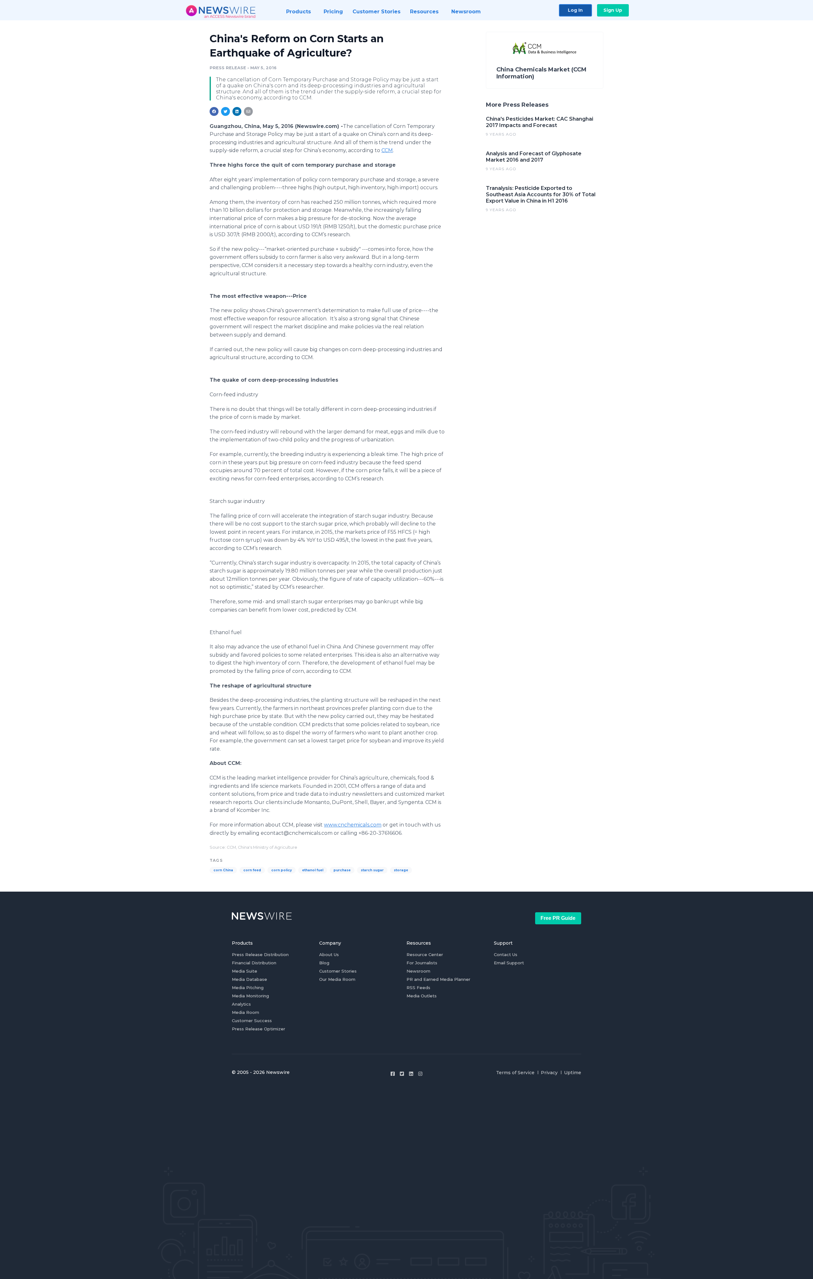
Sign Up (612, 10)
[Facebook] (393, 1073)
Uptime (572, 1072)
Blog (324, 962)
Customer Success (252, 1020)
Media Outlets (421, 995)
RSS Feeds (418, 987)
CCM (387, 150)
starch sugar (372, 870)
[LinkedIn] (411, 1073)
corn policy (281, 870)
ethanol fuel (312, 870)
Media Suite (244, 971)
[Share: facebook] (214, 111)
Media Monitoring (250, 995)
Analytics (241, 1004)
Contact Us (505, 954)
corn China (223, 870)
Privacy (549, 1072)
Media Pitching (248, 987)
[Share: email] (248, 111)
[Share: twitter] (225, 111)
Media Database (249, 979)
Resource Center (424, 954)
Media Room (245, 1012)
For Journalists (421, 962)
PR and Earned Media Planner (438, 979)
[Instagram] (420, 1073)
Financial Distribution (254, 962)
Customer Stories (338, 971)
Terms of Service (515, 1072)
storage (401, 870)
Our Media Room (337, 979)
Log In (575, 10)
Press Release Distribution (260, 954)
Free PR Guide (558, 918)
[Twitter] (402, 1073)
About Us (329, 954)
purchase (342, 870)
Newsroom (418, 971)
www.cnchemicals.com (352, 825)
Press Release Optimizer (258, 1028)
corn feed (252, 870)
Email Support (509, 962)
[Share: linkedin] (237, 111)
